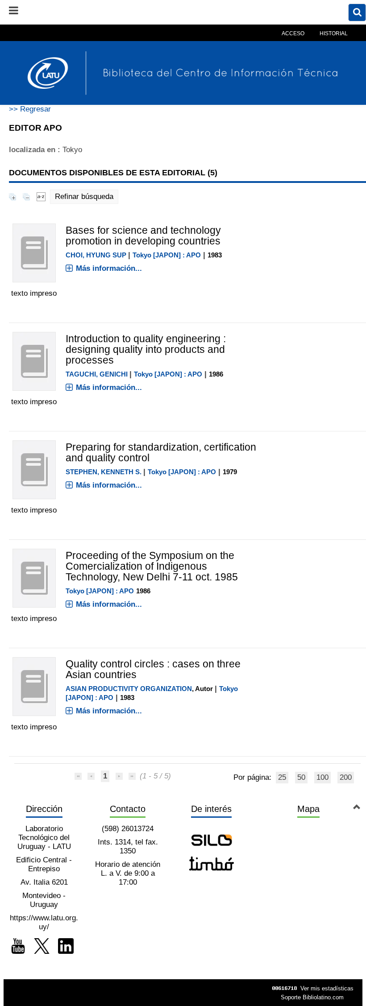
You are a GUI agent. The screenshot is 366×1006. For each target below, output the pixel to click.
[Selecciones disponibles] (41, 196)
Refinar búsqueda (84, 196)
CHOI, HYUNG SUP (96, 255)
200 (346, 777)
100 (322, 777)
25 (282, 777)
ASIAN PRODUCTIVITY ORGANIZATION (129, 688)
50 (301, 777)
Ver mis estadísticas (327, 988)
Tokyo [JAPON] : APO (167, 255)
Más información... (109, 268)
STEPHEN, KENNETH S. (103, 472)
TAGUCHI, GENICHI (97, 374)
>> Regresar (30, 109)
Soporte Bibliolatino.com (312, 997)
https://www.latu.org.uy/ (44, 922)
